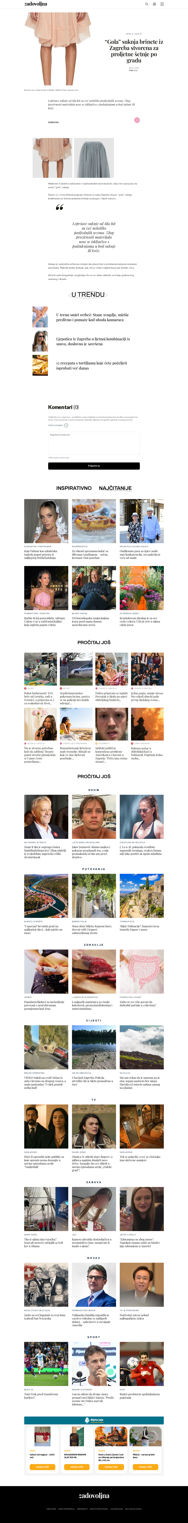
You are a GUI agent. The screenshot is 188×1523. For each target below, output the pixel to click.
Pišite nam (51, 1509)
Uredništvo (82, 1509)
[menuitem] (154, 4)
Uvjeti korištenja (66, 1509)
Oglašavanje (116, 1509)
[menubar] (155, 4)
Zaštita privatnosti (99, 1509)
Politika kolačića (133, 1509)
